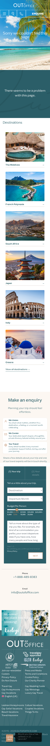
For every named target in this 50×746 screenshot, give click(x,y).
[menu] (4, 13)
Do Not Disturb (9, 680)
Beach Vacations (10, 711)
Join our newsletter (11, 670)
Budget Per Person (16, 506)
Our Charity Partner (35, 680)
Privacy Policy (12, 551)
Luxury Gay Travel (34, 692)
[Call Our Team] (21, 14)
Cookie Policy (32, 677)
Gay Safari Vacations (12, 708)
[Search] (13, 13)
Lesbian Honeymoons (13, 705)
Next (35, 555)
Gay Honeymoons (11, 689)
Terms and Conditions (36, 673)
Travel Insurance (10, 715)
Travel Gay (7, 686)
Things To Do (31, 711)
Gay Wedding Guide (35, 686)
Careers (6, 673)
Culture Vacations (34, 705)
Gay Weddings (32, 689)
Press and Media (33, 670)
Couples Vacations (34, 708)
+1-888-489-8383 (25, 577)
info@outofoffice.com (25, 592)
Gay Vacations (9, 692)
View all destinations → (18, 369)
